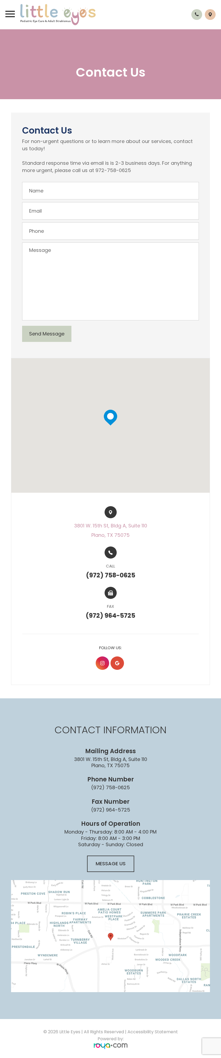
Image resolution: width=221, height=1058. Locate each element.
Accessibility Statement (152, 1032)
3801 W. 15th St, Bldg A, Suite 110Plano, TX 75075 (110, 762)
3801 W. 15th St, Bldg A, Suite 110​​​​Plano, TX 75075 (110, 530)
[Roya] (110, 1045)
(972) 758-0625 (110, 787)
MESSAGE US (111, 863)
